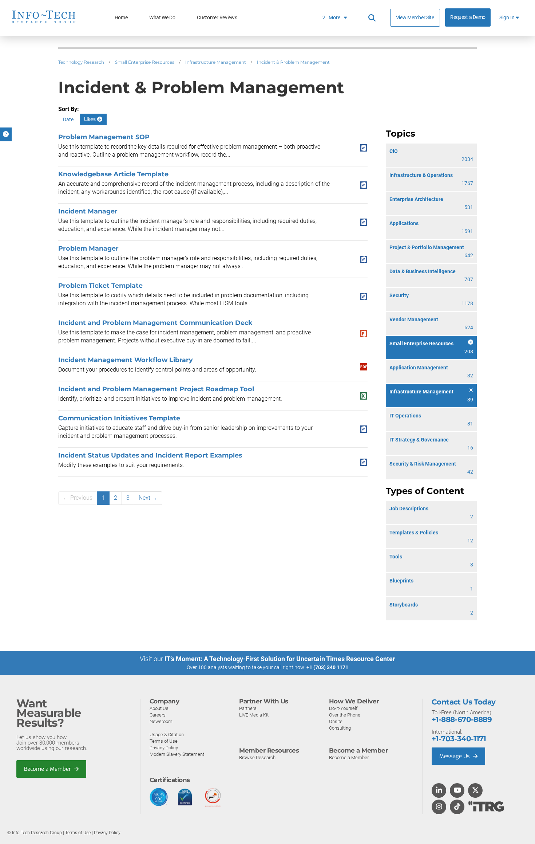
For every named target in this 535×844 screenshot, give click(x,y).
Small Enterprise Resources (144, 62)
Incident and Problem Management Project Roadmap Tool (156, 389)
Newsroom (161, 721)
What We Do (162, 18)
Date (68, 119)
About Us (159, 708)
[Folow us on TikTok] (457, 807)
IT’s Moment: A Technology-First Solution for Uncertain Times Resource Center (280, 659)
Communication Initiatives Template (119, 418)
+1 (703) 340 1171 (327, 667)
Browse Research (257, 757)
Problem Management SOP (104, 137)
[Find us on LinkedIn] (439, 791)
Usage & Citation (167, 734)
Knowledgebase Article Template (113, 174)
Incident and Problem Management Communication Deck (155, 322)
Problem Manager (88, 248)
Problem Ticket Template (100, 285)
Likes (90, 119)
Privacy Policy (164, 747)
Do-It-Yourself (343, 708)
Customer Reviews (217, 18)
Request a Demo (468, 17)
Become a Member (48, 769)
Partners (248, 708)
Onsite (335, 721)
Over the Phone (344, 715)
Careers (158, 715)
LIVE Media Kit (254, 715)
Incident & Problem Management (293, 62)
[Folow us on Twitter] (475, 791)
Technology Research (81, 62)
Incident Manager (88, 211)
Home (121, 18)
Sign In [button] (507, 18)
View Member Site (415, 17)
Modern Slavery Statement (177, 754)
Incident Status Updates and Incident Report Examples (150, 455)
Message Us (455, 756)
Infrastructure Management (215, 62)
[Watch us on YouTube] (457, 791)
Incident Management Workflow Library (125, 360)
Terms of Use (164, 741)
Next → (148, 497)
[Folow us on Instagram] (439, 807)
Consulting (340, 728)
